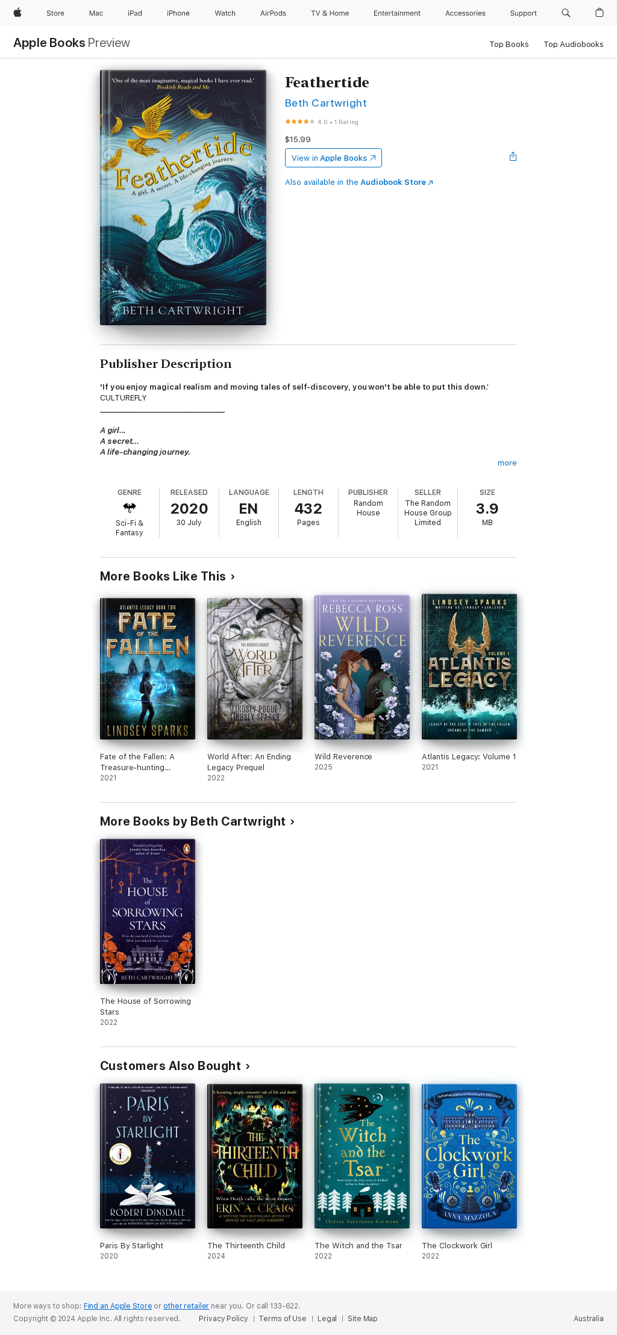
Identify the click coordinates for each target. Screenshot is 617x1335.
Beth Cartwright (326, 102)
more (507, 462)
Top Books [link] (509, 44)
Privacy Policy (223, 1319)
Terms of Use (282, 1319)
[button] (566, 13)
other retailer (186, 1306)
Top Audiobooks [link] (573, 44)
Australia (589, 1319)
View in (329, 158)
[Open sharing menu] (513, 158)
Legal (327, 1319)
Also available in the (355, 182)
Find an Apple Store (118, 1306)
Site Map (363, 1319)
